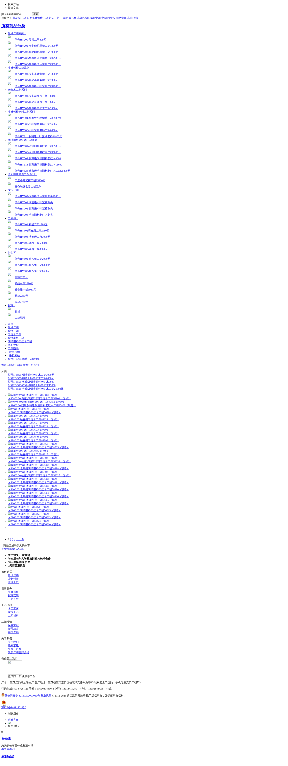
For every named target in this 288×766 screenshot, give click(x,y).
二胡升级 (13, 599)
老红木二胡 (14, 334)
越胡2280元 (21, 295)
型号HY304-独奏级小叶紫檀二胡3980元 (38, 117)
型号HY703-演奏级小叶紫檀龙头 (34, 202)
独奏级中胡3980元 (25, 289)
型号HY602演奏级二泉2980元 (32, 230)
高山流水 (132, 17)
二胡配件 (20, 317)
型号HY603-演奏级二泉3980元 (32, 236)
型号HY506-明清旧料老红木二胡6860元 (38, 152)
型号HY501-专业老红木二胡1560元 (35, 95)
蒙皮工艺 (13, 612)
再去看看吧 (8, 749)
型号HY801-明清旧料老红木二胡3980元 (38, 146)
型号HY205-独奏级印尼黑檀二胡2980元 (38, 58)
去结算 (20, 549)
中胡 (98, 17)
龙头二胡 (54, 17)
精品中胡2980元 (24, 283)
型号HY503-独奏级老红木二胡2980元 (36, 108)
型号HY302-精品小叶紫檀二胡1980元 (36, 80)
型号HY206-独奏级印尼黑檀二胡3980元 (38, 64)
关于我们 (13, 641)
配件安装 (13, 595)
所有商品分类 (13, 26)
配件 (11, 305)
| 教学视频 (14, 351)
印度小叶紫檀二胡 (37, 17)
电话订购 (13, 575)
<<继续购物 (8, 549)
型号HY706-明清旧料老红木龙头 (34, 214)
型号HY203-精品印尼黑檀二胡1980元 (36, 51)
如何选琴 (13, 632)
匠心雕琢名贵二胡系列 (22, 174)
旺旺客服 (13, 719)
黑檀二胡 (13, 327)
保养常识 (13, 625)
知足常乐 (121, 17)
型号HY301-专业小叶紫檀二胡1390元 (36, 73)
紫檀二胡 (13, 331)
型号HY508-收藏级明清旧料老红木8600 (38, 158)
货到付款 (13, 578)
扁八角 (73, 17)
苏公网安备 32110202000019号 (22, 695)
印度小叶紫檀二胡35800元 (30, 180)
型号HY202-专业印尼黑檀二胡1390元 (36, 45)
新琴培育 (13, 628)
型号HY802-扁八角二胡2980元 (32, 258)
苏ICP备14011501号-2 (13, 707)
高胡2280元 (21, 277)
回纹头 (111, 17)
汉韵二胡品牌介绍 (18, 652)
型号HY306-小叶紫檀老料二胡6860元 (36, 130)
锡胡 (86, 17)
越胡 (92, 17)
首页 (10, 323)
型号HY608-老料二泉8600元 (31, 249)
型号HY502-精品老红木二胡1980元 (35, 102)
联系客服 (13, 645)
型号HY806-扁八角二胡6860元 (32, 265)
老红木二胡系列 (18, 89)
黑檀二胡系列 (17, 33)
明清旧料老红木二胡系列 (23, 139)
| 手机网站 (14, 355)
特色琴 (13, 252)
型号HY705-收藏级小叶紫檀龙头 (34, 208)
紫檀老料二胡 (16, 337)
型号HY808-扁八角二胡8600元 (32, 271)
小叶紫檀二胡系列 (19, 67)
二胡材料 (13, 615)
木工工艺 (13, 608)
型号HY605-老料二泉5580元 (31, 243)
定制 (104, 17)
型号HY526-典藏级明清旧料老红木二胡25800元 (42, 170)
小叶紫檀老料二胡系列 (22, 111)
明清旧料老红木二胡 (20, 341)
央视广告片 (14, 649)
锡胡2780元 (21, 301)
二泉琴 (64, 17)
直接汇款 (13, 582)
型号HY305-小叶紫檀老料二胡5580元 (36, 124)
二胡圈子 (13, 348)
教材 (17, 311)
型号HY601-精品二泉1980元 (31, 224)
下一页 (20, 539)
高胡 (80, 17)
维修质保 (13, 591)
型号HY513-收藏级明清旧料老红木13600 (38, 164)
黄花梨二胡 (19, 17)
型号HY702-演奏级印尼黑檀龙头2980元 (38, 196)
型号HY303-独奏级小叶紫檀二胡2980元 (38, 86)
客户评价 (13, 345)
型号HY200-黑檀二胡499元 (30, 39)
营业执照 (46, 695)
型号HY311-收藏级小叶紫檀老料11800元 (38, 136)
